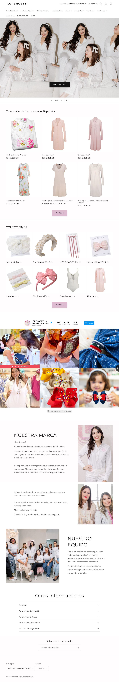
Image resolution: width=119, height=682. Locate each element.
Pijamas (91, 296)
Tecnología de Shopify (26, 676)
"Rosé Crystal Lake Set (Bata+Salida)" (57, 200)
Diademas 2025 (41, 262)
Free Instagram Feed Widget (60, 411)
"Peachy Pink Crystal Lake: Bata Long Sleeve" (93, 201)
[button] (102, 10)
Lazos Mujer (12, 262)
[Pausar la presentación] (67, 100)
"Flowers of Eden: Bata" (15, 200)
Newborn (11, 296)
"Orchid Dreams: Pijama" (16, 155)
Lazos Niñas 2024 (96, 262)
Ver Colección (59, 84)
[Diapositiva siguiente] (61, 100)
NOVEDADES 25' (69, 262)
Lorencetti (15, 676)
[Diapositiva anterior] (51, 100)
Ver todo (60, 213)
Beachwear (66, 296)
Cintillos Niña (40, 296)
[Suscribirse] (77, 647)
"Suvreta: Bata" (48, 155)
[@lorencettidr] (27, 323)
